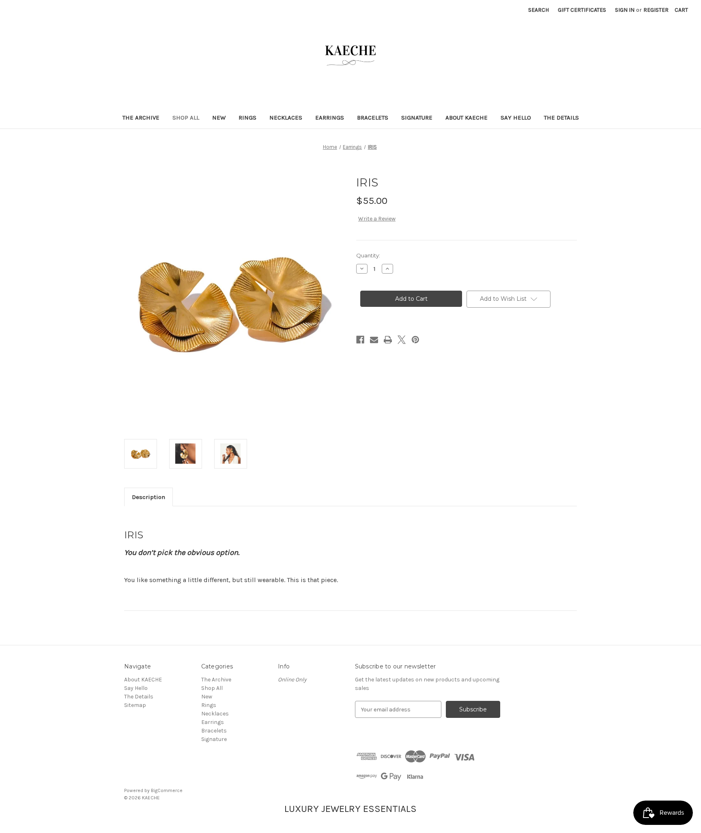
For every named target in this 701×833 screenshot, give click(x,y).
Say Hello (516, 117)
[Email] (374, 339)
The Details (561, 117)
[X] (402, 339)
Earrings (329, 117)
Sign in (624, 9)
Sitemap (135, 705)
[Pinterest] (415, 339)
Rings (247, 117)
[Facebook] (360, 339)
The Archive (141, 117)
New (219, 117)
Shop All (185, 117)
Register (656, 9)
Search (538, 9)
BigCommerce (167, 790)
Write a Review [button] (377, 218)
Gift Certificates (582, 9)
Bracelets (372, 117)
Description (148, 497)
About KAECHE (466, 117)
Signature (416, 117)
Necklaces (285, 117)
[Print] (388, 339)
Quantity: (368, 255)
